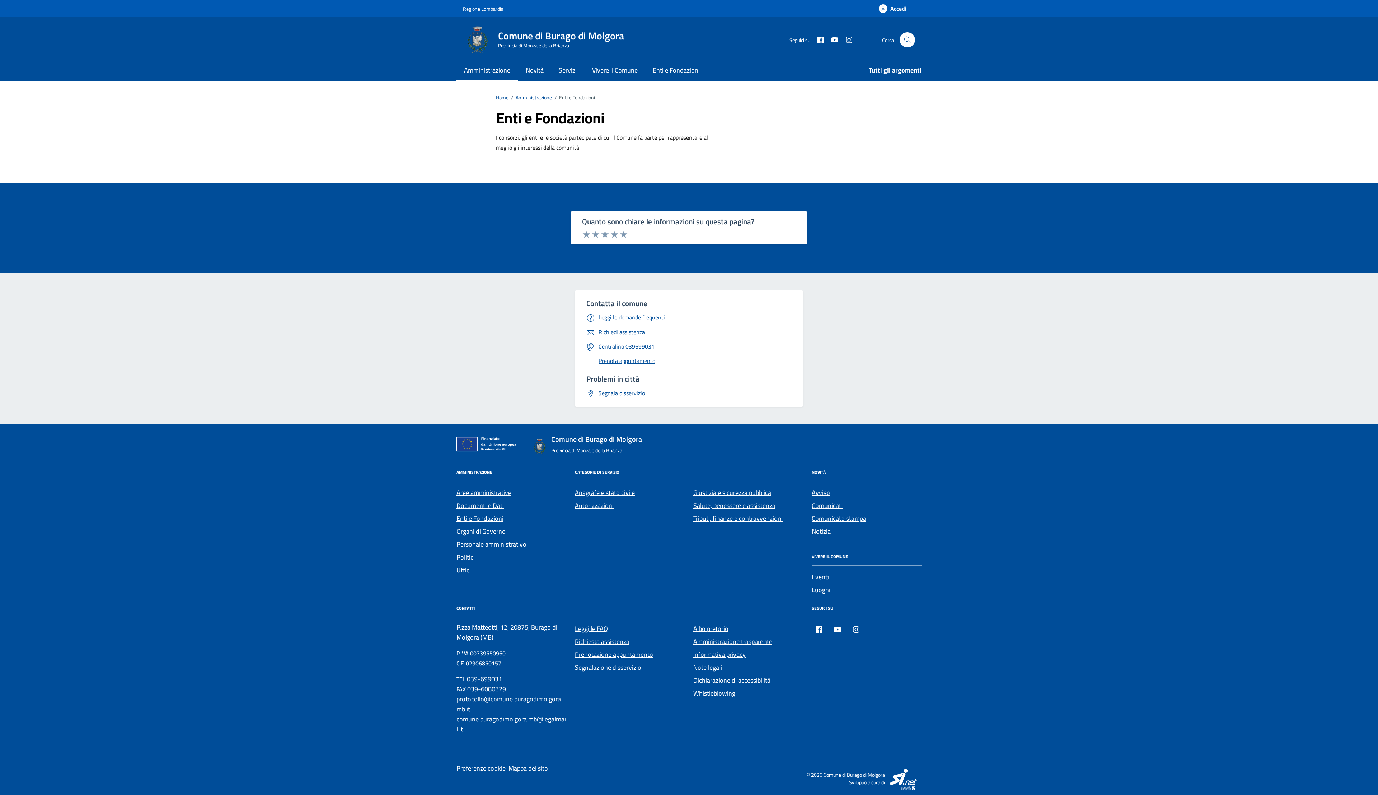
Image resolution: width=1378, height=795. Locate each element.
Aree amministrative (483, 492)
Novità (535, 70)
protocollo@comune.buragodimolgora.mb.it (509, 704)
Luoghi (821, 590)
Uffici (463, 570)
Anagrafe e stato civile (605, 492)
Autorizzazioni (594, 505)
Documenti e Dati (480, 505)
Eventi (820, 577)
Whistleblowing (714, 693)
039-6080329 (486, 689)
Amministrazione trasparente (732, 641)
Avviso (821, 492)
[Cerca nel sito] (907, 40)
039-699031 (484, 679)
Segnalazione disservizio (608, 667)
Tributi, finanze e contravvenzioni (738, 518)
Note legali (707, 667)
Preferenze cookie (481, 768)
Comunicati (827, 505)
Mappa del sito (528, 768)
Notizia (821, 531)
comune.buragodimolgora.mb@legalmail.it (511, 724)
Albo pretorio (710, 628)
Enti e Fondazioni (676, 70)
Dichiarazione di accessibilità (731, 680)
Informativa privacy (719, 654)
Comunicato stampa (839, 518)
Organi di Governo (481, 531)
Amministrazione (487, 70)
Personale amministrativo (491, 544)
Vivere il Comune (615, 70)
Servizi (568, 70)
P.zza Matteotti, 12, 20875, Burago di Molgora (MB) (506, 632)
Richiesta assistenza (602, 641)
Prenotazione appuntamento (614, 654)
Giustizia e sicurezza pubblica (732, 492)
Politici (465, 557)
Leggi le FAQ (591, 628)
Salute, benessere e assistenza (734, 505)
